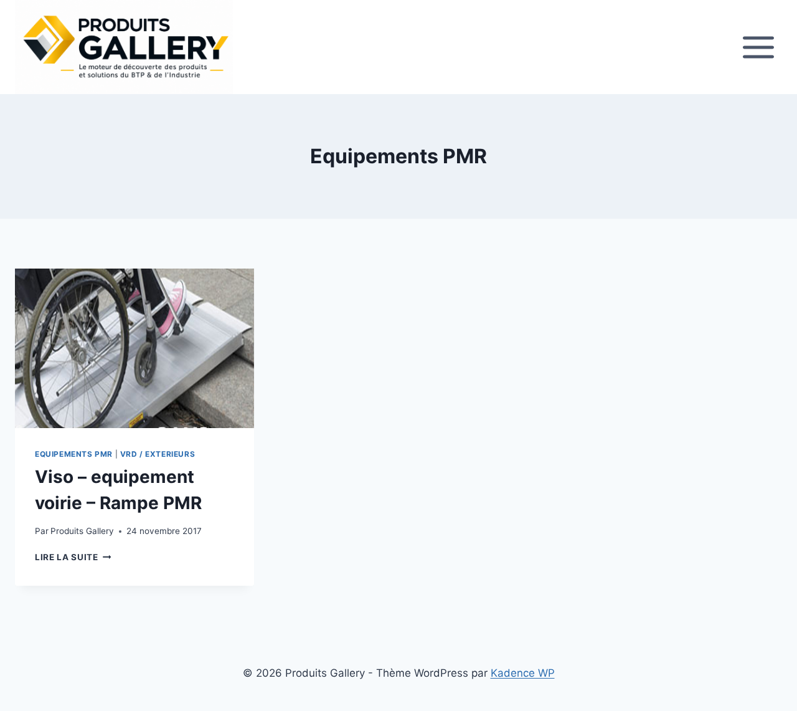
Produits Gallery (82, 531)
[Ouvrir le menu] (758, 47)
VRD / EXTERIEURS (158, 454)
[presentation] (134, 348)
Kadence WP (523, 673)
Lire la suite (73, 557)
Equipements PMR (74, 454)
